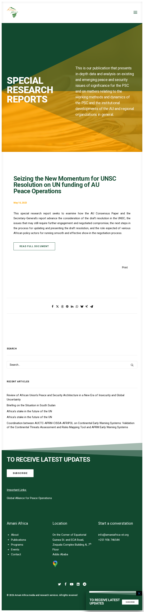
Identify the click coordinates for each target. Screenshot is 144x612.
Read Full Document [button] (34, 246)
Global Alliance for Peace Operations (29, 498)
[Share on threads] (62, 306)
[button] (135, 12)
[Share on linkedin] (72, 306)
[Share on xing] (86, 306)
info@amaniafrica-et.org (113, 534)
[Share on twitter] (57, 306)
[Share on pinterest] (67, 306)
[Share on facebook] (52, 306)
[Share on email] (91, 306)
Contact (16, 554)
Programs (17, 544)
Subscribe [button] (20, 473)
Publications (18, 539)
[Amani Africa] (12, 12)
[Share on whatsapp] (77, 306)
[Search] (72, 364)
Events (15, 549)
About (15, 534)
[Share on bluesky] (82, 306)
